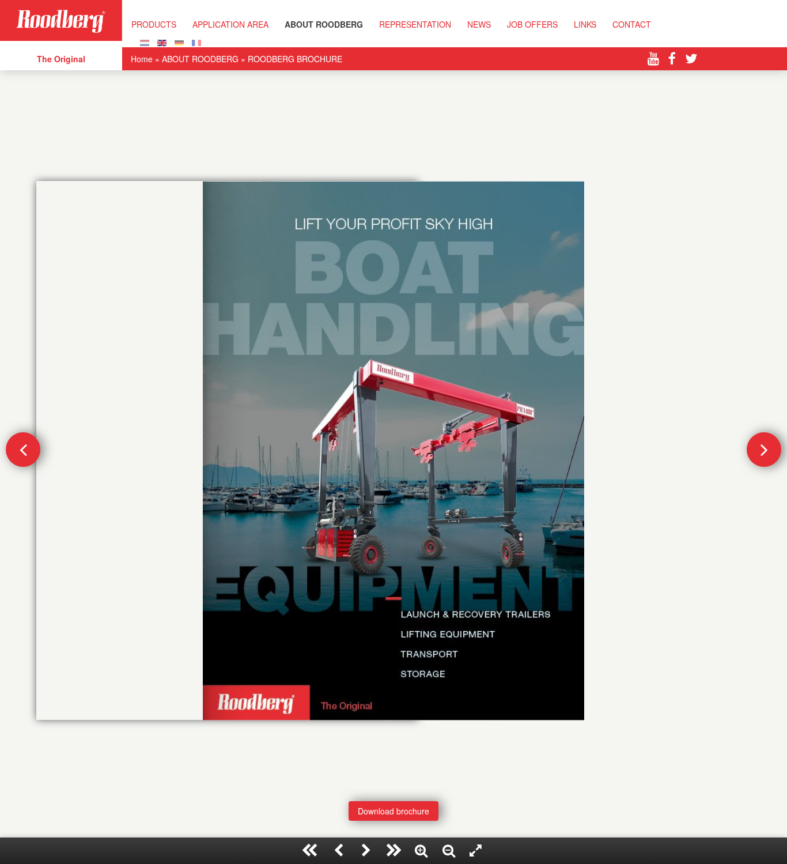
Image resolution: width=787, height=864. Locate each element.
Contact (631, 24)
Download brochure (393, 811)
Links (585, 24)
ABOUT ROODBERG (324, 24)
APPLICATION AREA (230, 24)
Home (142, 59)
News (479, 24)
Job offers (532, 24)
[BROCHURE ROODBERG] (196, 41)
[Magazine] (144, 41)
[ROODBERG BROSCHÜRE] (179, 41)
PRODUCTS (153, 24)
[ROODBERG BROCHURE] (161, 41)
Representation (415, 24)
